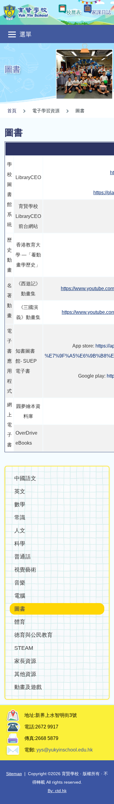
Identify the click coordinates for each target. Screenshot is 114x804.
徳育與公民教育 (33, 635)
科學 (19, 543)
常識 (19, 517)
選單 (25, 34)
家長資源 (25, 661)
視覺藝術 (25, 569)
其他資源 (25, 674)
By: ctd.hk (57, 790)
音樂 (19, 582)
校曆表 (73, 12)
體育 (19, 622)
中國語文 (25, 478)
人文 (19, 530)
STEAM (23, 648)
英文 (19, 491)
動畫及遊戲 (28, 687)
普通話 (22, 556)
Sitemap (14, 773)
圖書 (19, 609)
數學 (19, 504)
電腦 (19, 595)
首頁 (11, 110)
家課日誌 (101, 12)
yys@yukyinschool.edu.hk (64, 749)
